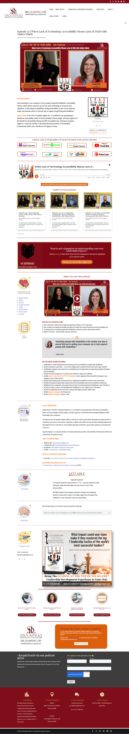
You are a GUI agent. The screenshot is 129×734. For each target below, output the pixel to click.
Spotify (21, 300)
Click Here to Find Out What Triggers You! (77, 262)
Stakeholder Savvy (41, 37)
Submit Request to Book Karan (51, 615)
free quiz (57, 254)
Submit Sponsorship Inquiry (77, 615)
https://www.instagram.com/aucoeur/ (62, 447)
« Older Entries (20, 234)
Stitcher (21, 302)
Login (64, 16)
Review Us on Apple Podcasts (102, 615)
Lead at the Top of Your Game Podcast (26, 37)
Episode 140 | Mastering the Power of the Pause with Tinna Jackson (30, 214)
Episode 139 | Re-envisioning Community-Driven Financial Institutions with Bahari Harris (63, 214)
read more (21, 227)
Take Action (53, 16)
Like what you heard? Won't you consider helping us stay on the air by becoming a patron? (64, 184)
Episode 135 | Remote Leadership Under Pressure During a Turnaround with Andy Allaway (97, 214)
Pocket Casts (23, 312)
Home (51, 10)
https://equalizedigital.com (60, 443)
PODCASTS (100, 10)
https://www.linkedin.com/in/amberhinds (67, 445)
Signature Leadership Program (80, 10)
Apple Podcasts (23, 298)
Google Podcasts (24, 305)
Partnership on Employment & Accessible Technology (60, 465)
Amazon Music (23, 309)
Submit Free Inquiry (81, 643)
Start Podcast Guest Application (27, 615)
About (110, 10)
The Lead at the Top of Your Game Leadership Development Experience (73, 458)
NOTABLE (79, 483)
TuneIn (21, 307)
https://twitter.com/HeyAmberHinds (60, 450)
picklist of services (73, 638)
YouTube (21, 314)
